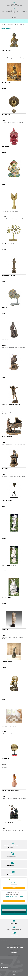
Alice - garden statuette (9, 565)
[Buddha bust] (14, 136)
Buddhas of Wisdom (7, 694)
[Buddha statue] (14, 104)
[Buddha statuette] (14, 40)
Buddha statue (6, 114)
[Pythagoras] (14, 329)
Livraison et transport (14, 955)
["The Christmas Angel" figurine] (14, 780)
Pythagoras (5, 340)
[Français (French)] (23, 24)
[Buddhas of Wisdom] (14, 683)
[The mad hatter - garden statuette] (14, 523)
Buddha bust (5, 146)
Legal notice (14, 952)
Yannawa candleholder (8, 275)
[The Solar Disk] (14, 748)
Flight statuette (7, 500)
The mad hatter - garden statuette (12, 533)
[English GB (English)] (21, 24)
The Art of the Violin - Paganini (11, 404)
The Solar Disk (6, 758)
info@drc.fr (15, 17)
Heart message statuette (9, 726)
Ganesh (4, 179)
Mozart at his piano (7, 436)
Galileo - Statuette (7, 822)
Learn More (14, 887)
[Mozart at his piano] (14, 426)
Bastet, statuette (7, 661)
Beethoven (5, 468)
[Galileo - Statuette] (14, 812)
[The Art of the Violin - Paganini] (14, 394)
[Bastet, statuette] (14, 651)
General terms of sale (14, 945)
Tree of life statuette (8, 243)
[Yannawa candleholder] (14, 265)
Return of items (14, 950)
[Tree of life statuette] (14, 233)
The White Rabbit (6, 597)
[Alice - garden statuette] (14, 555)
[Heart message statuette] (14, 716)
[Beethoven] (14, 458)
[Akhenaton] (14, 619)
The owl (4, 372)
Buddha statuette (7, 50)
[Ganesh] (14, 168)
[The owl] (14, 362)
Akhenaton (5, 629)
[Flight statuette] (14, 490)
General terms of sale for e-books (14, 947)
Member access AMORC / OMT (4, 968)
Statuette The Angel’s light (10, 211)
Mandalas (4, 307)
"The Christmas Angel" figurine (10, 790)
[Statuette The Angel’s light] (14, 201)
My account (4, 940)
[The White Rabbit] (14, 587)
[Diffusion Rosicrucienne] (9, 24)
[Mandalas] (14, 297)
